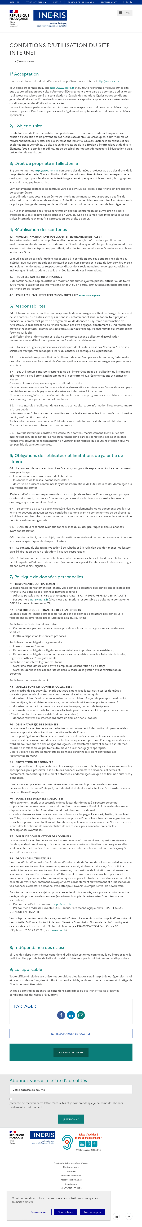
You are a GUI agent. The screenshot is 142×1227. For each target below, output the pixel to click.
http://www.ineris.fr (110, 81)
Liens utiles (71, 1171)
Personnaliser (39, 1212)
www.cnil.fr (59, 930)
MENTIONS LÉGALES (71, 1188)
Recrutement (71, 1183)
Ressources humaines (71, 1179)
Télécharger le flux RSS (77, 1035)
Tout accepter (92, 1212)
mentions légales (89, 295)
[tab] (124, 13)
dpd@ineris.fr (62, 904)
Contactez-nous (72, 1052)
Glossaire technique (71, 1175)
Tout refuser (65, 1212)
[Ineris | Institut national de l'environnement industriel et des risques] (50, 18)
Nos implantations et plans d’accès (71, 1162)
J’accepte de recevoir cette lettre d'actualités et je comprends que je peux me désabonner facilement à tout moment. (66, 1105)
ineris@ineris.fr (39, 599)
